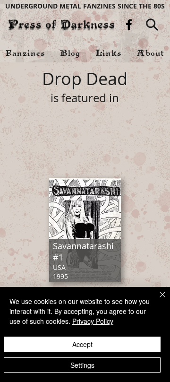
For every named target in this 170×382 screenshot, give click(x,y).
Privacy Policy (92, 321)
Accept (82, 344)
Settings (82, 365)
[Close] (156, 300)
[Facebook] (129, 24)
